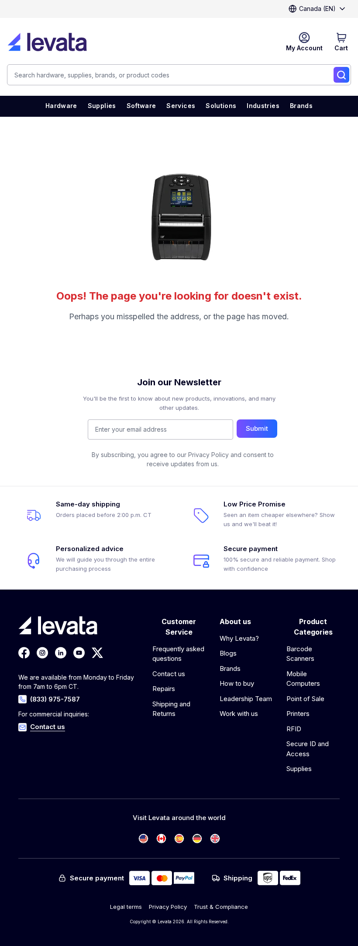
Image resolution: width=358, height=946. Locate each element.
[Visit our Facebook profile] (24, 653)
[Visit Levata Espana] (179, 838)
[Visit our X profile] (97, 653)
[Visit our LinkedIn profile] (60, 653)
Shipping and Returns (171, 709)
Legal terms (126, 906)
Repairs (163, 688)
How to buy (237, 683)
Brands (230, 668)
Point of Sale (305, 699)
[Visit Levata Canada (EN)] (161, 838)
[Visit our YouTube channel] (79, 653)
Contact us (47, 727)
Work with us (239, 713)
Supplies (299, 768)
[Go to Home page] (47, 42)
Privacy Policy (168, 906)
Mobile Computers (303, 679)
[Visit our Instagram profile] (42, 653)
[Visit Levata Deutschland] (197, 838)
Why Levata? (239, 638)
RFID (293, 729)
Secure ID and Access (307, 749)
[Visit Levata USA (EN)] (143, 838)
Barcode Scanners (300, 654)
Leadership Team (246, 699)
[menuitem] (61, 106)
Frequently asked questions (178, 654)
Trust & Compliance (221, 906)
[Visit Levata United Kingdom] (215, 838)
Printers (298, 713)
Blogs (228, 653)
